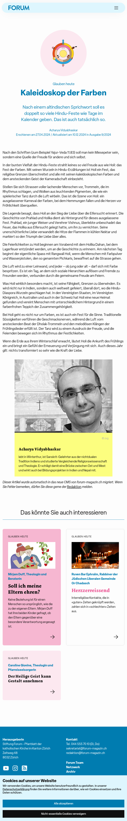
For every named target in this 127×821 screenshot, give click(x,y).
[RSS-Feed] (24, 769)
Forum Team (74, 763)
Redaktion (74, 487)
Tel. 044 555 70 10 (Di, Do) (82, 744)
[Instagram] (15, 769)
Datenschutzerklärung (16, 789)
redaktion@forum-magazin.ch (85, 753)
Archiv (70, 772)
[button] (116, 7)
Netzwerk (73, 767)
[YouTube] (6, 769)
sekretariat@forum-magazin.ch (86, 748)
